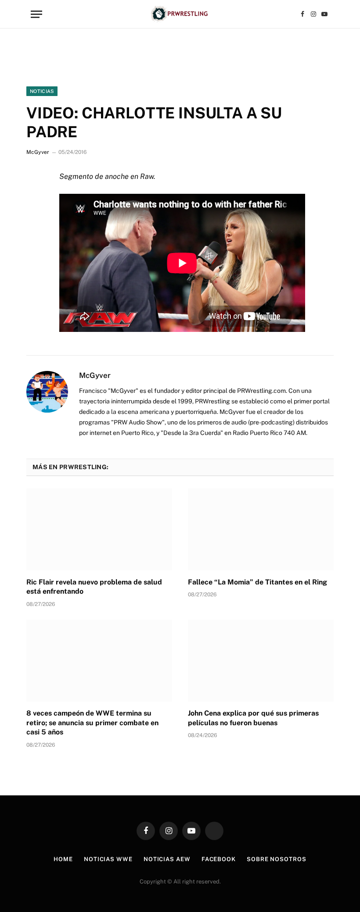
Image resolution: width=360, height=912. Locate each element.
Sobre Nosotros (276, 859)
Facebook (219, 859)
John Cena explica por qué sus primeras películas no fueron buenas (253, 718)
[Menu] (36, 14)
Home (63, 859)
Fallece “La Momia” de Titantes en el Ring (257, 582)
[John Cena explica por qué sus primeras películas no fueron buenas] (261, 661)
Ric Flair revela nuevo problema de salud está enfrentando (94, 587)
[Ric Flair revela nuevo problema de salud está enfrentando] (99, 529)
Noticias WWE (108, 859)
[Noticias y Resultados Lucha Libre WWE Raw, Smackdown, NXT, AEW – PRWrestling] (180, 14)
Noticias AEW (167, 859)
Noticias (42, 91)
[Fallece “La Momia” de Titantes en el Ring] (261, 529)
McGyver (37, 152)
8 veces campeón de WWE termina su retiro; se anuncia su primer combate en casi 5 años (92, 723)
